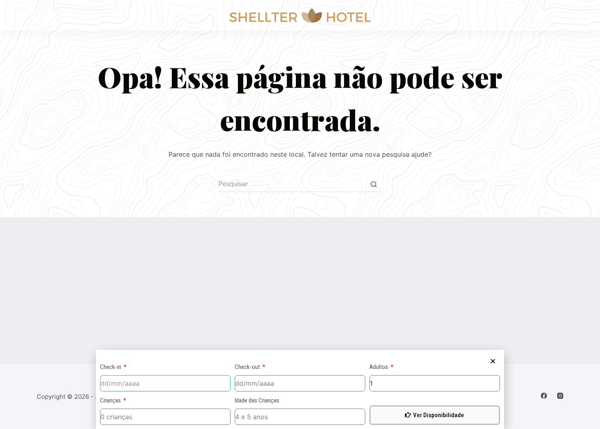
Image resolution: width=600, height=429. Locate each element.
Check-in (111, 367)
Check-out (248, 367)
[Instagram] (560, 396)
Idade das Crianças (257, 400)
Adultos (379, 367)
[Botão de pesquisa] (373, 184)
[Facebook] (544, 396)
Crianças (111, 400)
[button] (493, 361)
